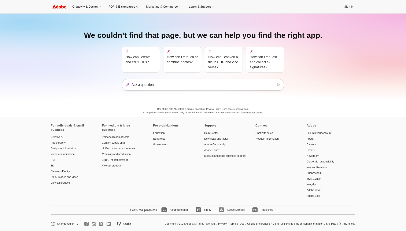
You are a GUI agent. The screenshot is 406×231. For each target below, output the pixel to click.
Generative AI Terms (252, 112)
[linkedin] (109, 224)
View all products (60, 182)
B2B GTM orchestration (115, 159)
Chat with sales (264, 133)
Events (310, 150)
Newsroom (313, 155)
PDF (53, 159)
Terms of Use (236, 223)
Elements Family (60, 171)
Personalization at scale (115, 137)
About (310, 138)
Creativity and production (116, 154)
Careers (311, 144)
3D (52, 165)
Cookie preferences (258, 223)
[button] (64, 224)
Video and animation (63, 154)
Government (160, 144)
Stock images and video (64, 177)
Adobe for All (314, 190)
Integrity (311, 184)
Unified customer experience (118, 148)
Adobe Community (215, 144)
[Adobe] (59, 6)
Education (159, 133)
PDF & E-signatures (122, 6)
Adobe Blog (313, 195)
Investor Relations (317, 167)
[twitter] (101, 224)
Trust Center (314, 178)
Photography (58, 142)
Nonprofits (159, 138)
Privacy (222, 223)
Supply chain (314, 173)
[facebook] (86, 224)
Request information (267, 138)
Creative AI (57, 137)
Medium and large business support (223, 155)
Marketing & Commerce (162, 6)
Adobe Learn (211, 150)
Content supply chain (114, 142)
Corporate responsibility (320, 161)
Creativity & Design (85, 6)
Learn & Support (200, 6)
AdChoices (349, 223)
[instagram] (94, 224)
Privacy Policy (213, 109)
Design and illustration (64, 148)
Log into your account (319, 133)
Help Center (211, 133)
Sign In (349, 6)
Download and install (216, 138)
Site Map (331, 223)
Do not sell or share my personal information (298, 223)
